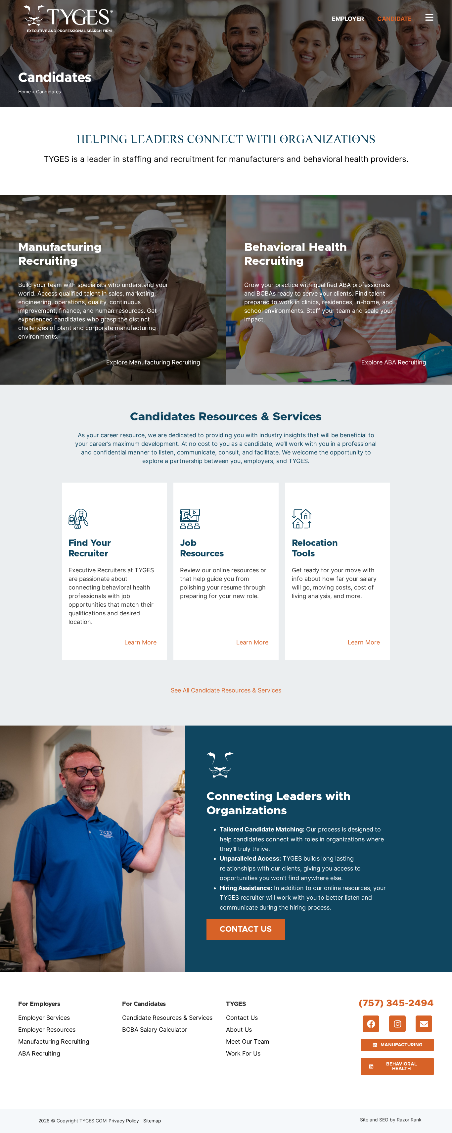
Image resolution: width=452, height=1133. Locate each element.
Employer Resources (46, 1029)
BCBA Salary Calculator (154, 1029)
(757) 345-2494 (396, 1003)
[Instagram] (397, 1023)
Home (24, 91)
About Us (239, 1029)
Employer (348, 18)
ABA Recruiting (39, 1053)
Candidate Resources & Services (167, 1017)
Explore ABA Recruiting (393, 362)
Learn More (140, 642)
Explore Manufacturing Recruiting (153, 362)
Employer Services (44, 1017)
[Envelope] (424, 1023)
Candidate (394, 18)
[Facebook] (371, 1023)
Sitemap (152, 1120)
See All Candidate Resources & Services (226, 690)
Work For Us (243, 1053)
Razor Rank (409, 1119)
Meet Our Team (247, 1041)
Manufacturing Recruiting (53, 1041)
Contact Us (242, 1017)
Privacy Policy (124, 1120)
